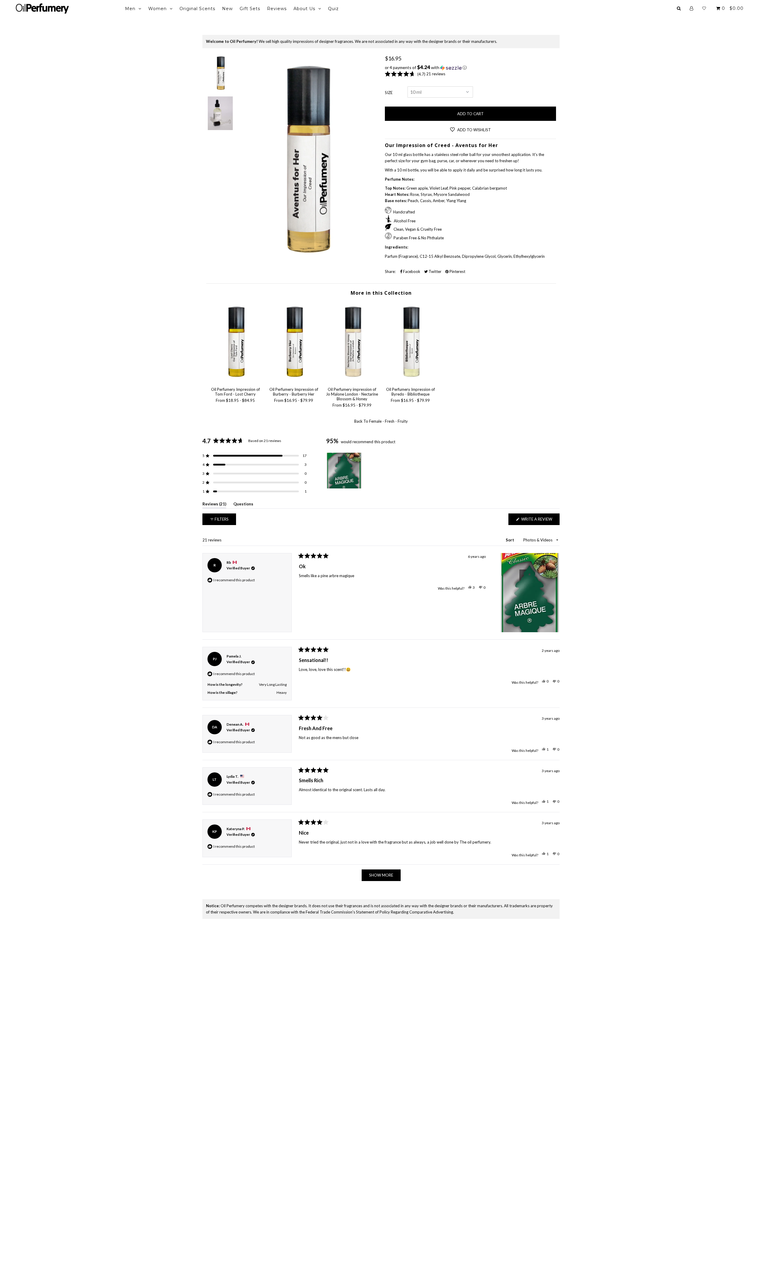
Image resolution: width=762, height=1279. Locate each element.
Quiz (333, 8)
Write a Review (540, 520)
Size (389, 92)
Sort (510, 540)
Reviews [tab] (214, 505)
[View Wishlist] (704, 8)
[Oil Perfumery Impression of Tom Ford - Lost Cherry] (235, 379)
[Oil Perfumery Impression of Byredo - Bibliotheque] (410, 379)
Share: (390, 271)
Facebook (411, 271)
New (227, 8)
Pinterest (457, 271)
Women (157, 8)
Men (130, 8)
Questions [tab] (243, 505)
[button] (470, 68)
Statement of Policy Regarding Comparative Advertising (404, 912)
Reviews (277, 8)
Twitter (434, 271)
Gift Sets (250, 8)
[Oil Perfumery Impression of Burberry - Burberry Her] (294, 379)
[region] (344, 470)
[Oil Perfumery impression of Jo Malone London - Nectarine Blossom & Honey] (352, 379)
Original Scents (197, 8)
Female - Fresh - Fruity (388, 421)
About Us (304, 8)
